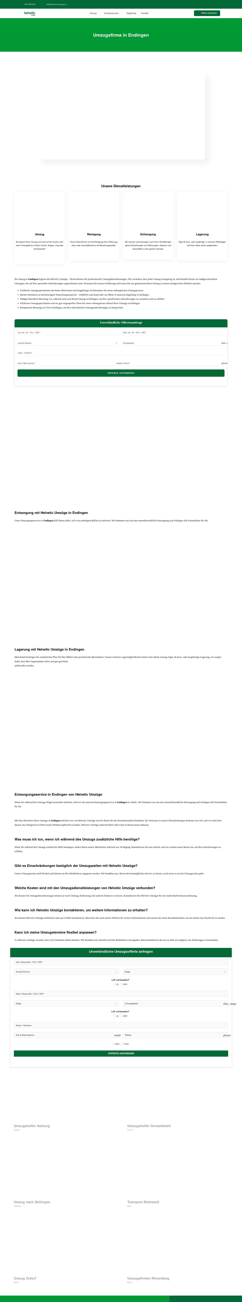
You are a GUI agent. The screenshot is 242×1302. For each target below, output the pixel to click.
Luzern (130, 1130)
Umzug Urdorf (25, 1278)
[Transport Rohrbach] (178, 1171)
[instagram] (215, 4)
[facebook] (206, 4)
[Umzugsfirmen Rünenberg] (178, 1247)
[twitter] (210, 4)
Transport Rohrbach (143, 1201)
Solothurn (17, 1206)
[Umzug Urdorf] (64, 1247)
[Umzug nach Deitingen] (64, 1171)
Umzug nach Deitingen (32, 1201)
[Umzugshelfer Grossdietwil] (178, 1095)
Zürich (16, 1282)
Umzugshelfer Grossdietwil (149, 1125)
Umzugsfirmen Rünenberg (148, 1278)
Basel (129, 1282)
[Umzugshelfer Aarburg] (64, 1095)
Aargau (16, 1130)
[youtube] (219, 4)
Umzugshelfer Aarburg (32, 1125)
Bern (129, 1206)
